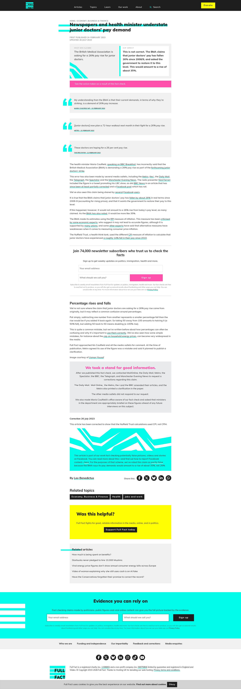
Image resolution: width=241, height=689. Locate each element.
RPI (112, 219)
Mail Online (97, 385)
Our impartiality (119, 644)
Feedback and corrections (146, 644)
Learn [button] (107, 7)
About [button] (139, 7)
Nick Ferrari (164, 180)
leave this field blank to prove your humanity (12, 595)
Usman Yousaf (96, 357)
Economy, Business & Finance (90, 497)
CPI (130, 235)
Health (116, 497)
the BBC (129, 385)
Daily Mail (164, 177)
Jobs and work (134, 497)
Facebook (128, 192)
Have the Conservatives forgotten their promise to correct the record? (108, 577)
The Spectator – (87, 153)
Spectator (94, 180)
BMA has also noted (96, 214)
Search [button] (156, 7)
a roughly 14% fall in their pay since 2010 (125, 238)
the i (152, 177)
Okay (172, 684)
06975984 (142, 667)
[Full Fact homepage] (29, 5)
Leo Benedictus (84, 478)
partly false (157, 462)
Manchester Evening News (122, 180)
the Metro (109, 385)
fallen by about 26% (139, 198)
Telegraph (79, 180)
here (86, 462)
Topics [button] (93, 7)
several (119, 192)
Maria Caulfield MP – (89, 108)
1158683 (105, 667)
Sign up (146, 278)
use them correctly (116, 333)
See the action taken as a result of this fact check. (100, 84)
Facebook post (124, 187)
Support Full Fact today (120, 530)
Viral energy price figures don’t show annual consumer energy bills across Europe (114, 566)
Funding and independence (91, 644)
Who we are (65, 644)
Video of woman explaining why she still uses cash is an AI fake (105, 571)
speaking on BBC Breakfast (121, 164)
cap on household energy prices (119, 336)
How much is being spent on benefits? (91, 555)
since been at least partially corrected (89, 187)
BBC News (139, 183)
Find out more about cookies (151, 684)
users (137, 192)
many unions (90, 226)
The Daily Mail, (82, 385)
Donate (208, 5)
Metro (145, 177)
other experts (116, 226)
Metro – (84, 130)
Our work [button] (123, 7)
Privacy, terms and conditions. (167, 670)
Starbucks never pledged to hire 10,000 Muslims (97, 560)
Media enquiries (173, 644)
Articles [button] (78, 7)
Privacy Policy (152, 290)
